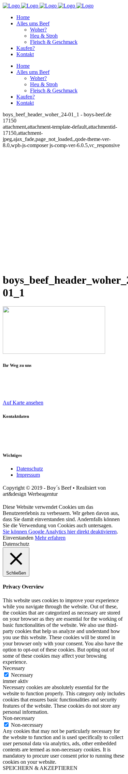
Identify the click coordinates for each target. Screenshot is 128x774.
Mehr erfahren (50, 538)
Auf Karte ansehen (23, 402)
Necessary (22, 675)
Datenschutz (29, 469)
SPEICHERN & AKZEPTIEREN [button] (40, 768)
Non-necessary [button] (19, 718)
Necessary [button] (14, 668)
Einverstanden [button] (18, 538)
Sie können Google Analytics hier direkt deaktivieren (60, 531)
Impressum (28, 475)
